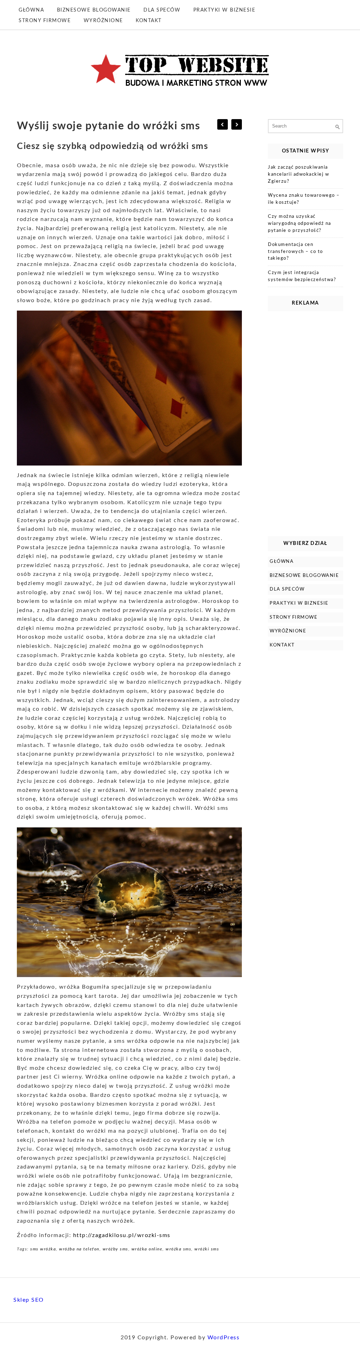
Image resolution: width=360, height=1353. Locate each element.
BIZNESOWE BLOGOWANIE (94, 10)
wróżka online (147, 1249)
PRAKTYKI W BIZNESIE (224, 10)
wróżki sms (206, 1249)
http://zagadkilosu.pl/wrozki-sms (122, 1235)
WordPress (223, 1337)
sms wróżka (43, 1249)
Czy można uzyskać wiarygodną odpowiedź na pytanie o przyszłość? (299, 223)
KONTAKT (149, 20)
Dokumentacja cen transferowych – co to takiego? (295, 251)
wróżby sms (115, 1249)
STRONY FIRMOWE (45, 20)
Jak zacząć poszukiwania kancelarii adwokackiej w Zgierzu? (298, 174)
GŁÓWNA (31, 10)
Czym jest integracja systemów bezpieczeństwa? (302, 276)
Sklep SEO (28, 1300)
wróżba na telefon (79, 1249)
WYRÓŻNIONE (103, 20)
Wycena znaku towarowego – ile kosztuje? (304, 199)
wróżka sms (178, 1249)
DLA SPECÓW (161, 10)
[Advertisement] (305, 422)
